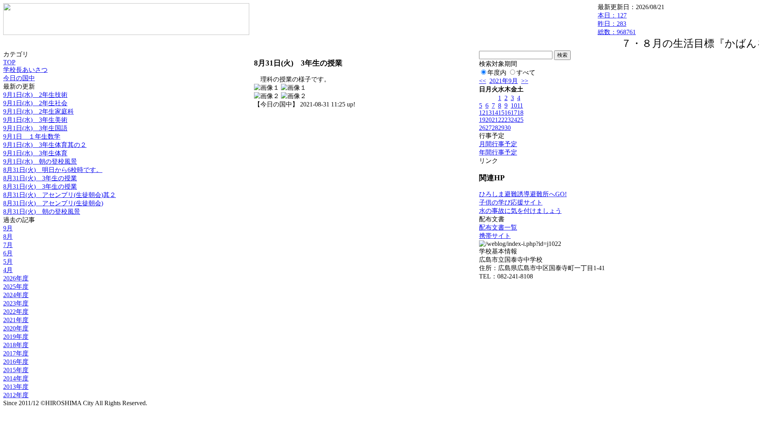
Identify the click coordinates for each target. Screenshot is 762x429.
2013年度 (16, 386)
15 (501, 112)
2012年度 (16, 395)
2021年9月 (503, 80)
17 (514, 112)
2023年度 (16, 303)
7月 (8, 245)
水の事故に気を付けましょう (520, 210)
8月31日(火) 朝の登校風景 (41, 211)
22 (501, 119)
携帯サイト (495, 235)
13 (488, 112)
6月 (8, 253)
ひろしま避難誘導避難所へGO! (523, 194)
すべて (525, 72)
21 (495, 119)
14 (495, 112)
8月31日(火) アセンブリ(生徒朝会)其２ (59, 194)
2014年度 (16, 378)
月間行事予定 (498, 144)
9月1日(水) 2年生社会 (35, 103)
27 (488, 127)
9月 (8, 228)
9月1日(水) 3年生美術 (35, 119)
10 (514, 105)
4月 (8, 270)
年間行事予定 (498, 152)
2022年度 (16, 311)
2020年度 (16, 328)
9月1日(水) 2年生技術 (35, 94)
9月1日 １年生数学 (31, 136)
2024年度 (16, 295)
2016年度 (16, 361)
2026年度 (16, 278)
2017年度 (16, 353)
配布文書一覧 (498, 227)
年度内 (496, 72)
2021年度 (16, 320)
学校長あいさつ (25, 69)
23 (507, 119)
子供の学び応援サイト (511, 202)
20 (488, 119)
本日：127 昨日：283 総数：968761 (617, 23)
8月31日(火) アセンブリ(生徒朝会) (53, 203)
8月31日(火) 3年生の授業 (40, 178)
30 (507, 127)
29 (501, 127)
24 (514, 119)
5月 (8, 261)
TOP (9, 62)
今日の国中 (19, 78)
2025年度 (16, 286)
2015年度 (16, 370)
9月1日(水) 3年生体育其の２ (45, 144)
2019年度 (16, 336)
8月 (8, 236)
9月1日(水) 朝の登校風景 (40, 161)
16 (507, 112)
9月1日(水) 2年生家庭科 (38, 111)
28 (495, 127)
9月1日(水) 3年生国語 (35, 128)
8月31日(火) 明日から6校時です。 (52, 169)
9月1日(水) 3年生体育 (35, 153)
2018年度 (16, 345)
